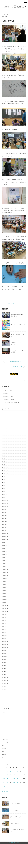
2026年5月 (5, 419)
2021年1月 (5, 602)
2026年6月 (5, 416)
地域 (3, 745)
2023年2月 (5, 527)
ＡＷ (3, 730)
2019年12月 (5, 641)
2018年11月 (5, 681)
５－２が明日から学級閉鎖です (14, 361)
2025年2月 (5, 461)
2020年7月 (5, 620)
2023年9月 (5, 509)
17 (14, 779)
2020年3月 (5, 632)
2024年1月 (5, 497)
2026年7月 (5, 413)
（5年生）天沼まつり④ (8, 396)
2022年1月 (5, 566)
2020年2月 (5, 635)
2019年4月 (5, 666)
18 (17, 779)
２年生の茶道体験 (17, 366)
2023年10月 (5, 506)
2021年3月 (5, 596)
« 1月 (3, 791)
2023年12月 (5, 500)
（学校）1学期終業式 (7, 390)
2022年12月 (5, 533)
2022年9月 (5, 542)
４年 (3, 721)
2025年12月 (5, 434)
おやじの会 (5, 739)
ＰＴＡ (4, 736)
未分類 (4, 754)
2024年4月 (5, 488)
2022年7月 (5, 548)
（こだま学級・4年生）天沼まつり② (11, 402)
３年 (3, 718)
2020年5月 (5, 626)
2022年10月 (5, 539)
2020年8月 (5, 617)
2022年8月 (5, 545)
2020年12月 (5, 605)
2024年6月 (5, 482)
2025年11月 (5, 437)
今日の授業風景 (11, 303)
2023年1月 (5, 530)
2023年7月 (5, 512)
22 (7, 782)
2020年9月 (5, 614)
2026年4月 (5, 422)
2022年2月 (5, 563)
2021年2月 (5, 599)
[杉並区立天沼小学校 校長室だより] (14, 6)
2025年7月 (5, 446)
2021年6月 (5, 587)
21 (4, 782)
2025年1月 (5, 464)
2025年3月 (5, 458)
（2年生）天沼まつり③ (8, 399)
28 (4, 786)
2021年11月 (5, 572)
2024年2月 (5, 494)
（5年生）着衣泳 (6, 393)
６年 (3, 727)
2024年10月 (5, 473)
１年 (3, 712)
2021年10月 (5, 575)
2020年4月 (5, 629)
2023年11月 (5, 503)
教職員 (4, 751)
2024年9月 (5, 476)
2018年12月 (5, 678)
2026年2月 (5, 428)
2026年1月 (5, 431)
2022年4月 (5, 557)
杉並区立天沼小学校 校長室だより (14, 842)
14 (4, 779)
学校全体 (4, 748)
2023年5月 (5, 518)
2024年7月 (5, 479)
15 (7, 779)
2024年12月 (5, 467)
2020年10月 (5, 611)
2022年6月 (5, 551)
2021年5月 (5, 590)
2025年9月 (5, 443)
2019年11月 (5, 644)
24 (14, 782)
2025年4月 (5, 455)
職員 (3, 757)
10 (14, 775)
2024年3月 (5, 491)
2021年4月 (5, 593)
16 (10, 779)
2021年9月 (5, 578)
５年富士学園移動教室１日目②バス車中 (18, 315)
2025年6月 (5, 449)
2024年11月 (5, 470)
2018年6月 (5, 696)
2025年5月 (5, 452)
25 (17, 782)
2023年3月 (5, 524)
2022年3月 (5, 560)
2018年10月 (5, 684)
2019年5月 (5, 663)
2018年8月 (5, 690)
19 (20, 779)
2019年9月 (5, 650)
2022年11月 (5, 536)
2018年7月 (5, 693)
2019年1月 (5, 675)
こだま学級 (5, 742)
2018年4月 (5, 702)
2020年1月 (5, 638)
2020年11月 (5, 608)
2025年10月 (5, 440)
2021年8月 (5, 581)
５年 (6, 14)
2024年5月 (5, 485)
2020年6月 (5, 623)
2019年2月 (5, 672)
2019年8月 (5, 653)
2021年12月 (5, 569)
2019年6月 (5, 660)
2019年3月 (5, 669)
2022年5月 (5, 554)
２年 (3, 14)
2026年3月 (5, 425)
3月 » (7, 791)
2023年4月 (5, 521)
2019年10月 (5, 647)
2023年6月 (5, 515)
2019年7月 (5, 656)
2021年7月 (5, 584)
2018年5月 (5, 699)
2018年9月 (5, 687)
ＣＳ (3, 733)
